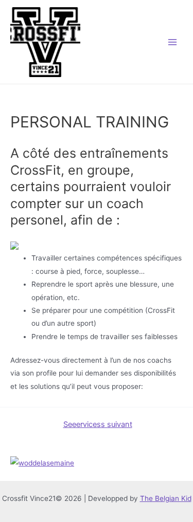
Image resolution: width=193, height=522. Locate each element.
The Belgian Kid (165, 498)
